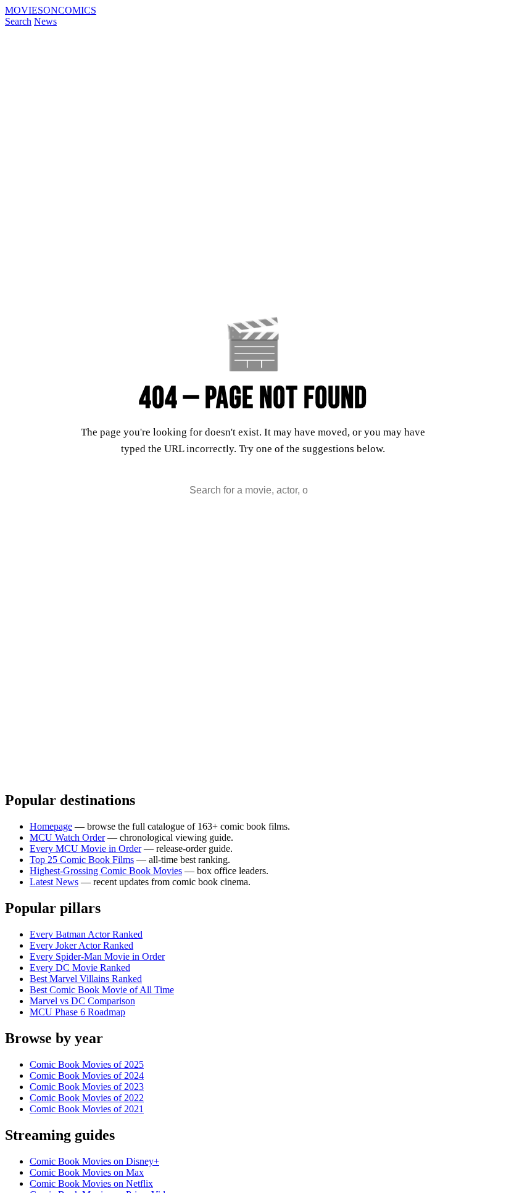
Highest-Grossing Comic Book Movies (106, 870)
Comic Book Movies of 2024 (87, 1075)
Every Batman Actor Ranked (86, 934)
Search (18, 21)
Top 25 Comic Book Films (82, 859)
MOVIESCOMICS (50, 10)
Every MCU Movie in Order (85, 848)
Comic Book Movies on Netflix (91, 1183)
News (45, 21)
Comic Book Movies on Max (87, 1172)
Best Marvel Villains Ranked (86, 978)
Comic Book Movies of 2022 (87, 1097)
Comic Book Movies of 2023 (87, 1086)
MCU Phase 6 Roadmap (77, 1012)
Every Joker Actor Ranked (81, 945)
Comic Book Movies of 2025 (87, 1064)
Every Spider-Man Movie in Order (97, 956)
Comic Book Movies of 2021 (87, 1109)
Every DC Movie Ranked (80, 967)
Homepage (51, 826)
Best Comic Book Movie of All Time (102, 990)
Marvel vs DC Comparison (82, 1001)
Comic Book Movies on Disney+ (94, 1161)
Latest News (54, 882)
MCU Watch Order (67, 837)
